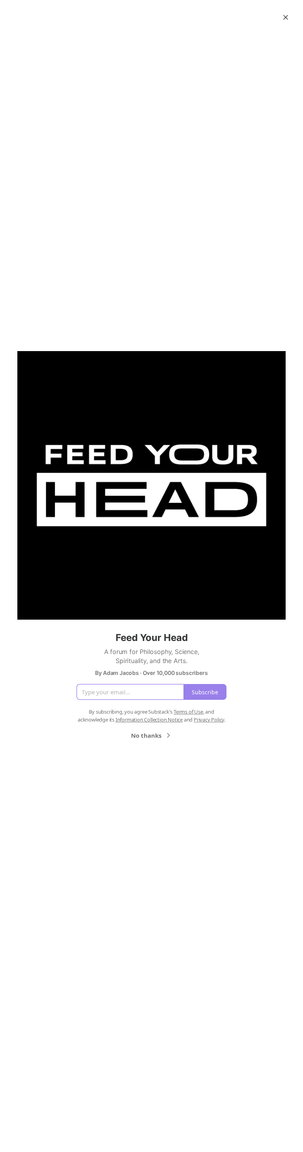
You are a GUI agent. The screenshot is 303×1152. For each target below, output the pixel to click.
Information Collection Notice (149, 719)
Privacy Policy (209, 719)
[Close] (286, 17)
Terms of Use (188, 711)
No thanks (146, 735)
